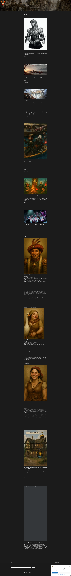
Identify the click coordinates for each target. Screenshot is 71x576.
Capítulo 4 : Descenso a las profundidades (34, 542)
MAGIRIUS (26, 236)
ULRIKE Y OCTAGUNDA (30, 307)
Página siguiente (57, 562)
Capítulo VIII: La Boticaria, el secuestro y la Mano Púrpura (34, 160)
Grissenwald (27, 75)
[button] (69, 566)
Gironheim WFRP (13, 573)
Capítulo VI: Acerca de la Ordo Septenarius (34, 224)
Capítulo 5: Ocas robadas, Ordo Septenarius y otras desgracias (35, 467)
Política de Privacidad (27, 572)
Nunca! (61, 572)
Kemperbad (27, 100)
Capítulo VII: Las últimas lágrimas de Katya (35, 195)
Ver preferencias (67, 572)
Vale (54, 572)
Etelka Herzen (27, 51)
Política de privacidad (59, 574)
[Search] (33, 567)
